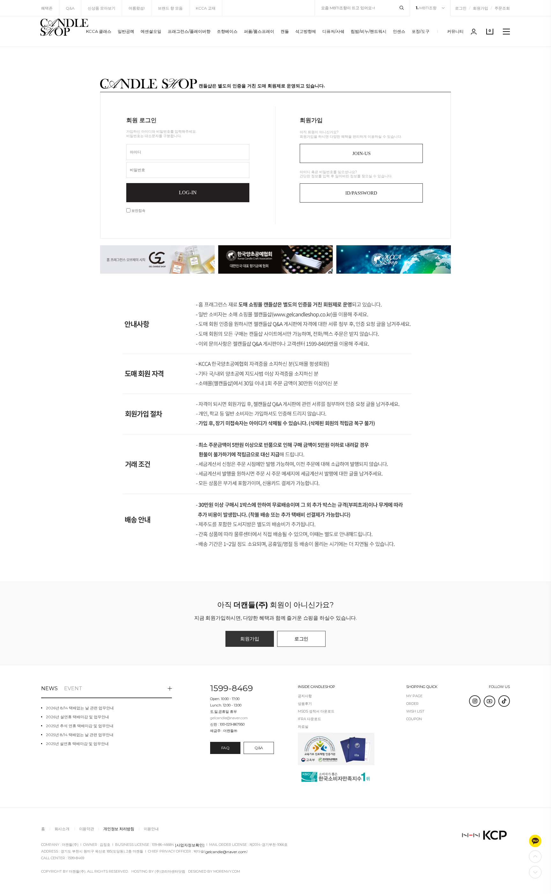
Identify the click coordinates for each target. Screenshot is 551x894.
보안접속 (137, 210)
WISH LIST (415, 711)
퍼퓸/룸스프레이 (259, 31)
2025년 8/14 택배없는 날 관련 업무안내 (80, 735)
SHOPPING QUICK (421, 687)
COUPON (414, 719)
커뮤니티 (455, 31)
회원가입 (480, 8)
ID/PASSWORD (361, 193)
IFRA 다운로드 (309, 719)
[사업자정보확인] (189, 844)
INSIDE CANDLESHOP (316, 687)
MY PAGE (414, 696)
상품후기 (305, 704)
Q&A (70, 8)
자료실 (303, 726)
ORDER (412, 704)
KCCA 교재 (206, 8)
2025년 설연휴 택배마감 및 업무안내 (77, 744)
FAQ (225, 747)
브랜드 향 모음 (170, 8)
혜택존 (47, 8)
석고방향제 (305, 31)
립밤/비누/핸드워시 (368, 31)
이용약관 (86, 828)
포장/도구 (421, 31)
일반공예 (126, 31)
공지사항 (305, 696)
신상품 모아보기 (101, 8)
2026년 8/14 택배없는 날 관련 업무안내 (80, 708)
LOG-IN (188, 192)
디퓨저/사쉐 (333, 31)
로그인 (461, 8)
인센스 (399, 31)
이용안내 (151, 828)
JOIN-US (361, 153)
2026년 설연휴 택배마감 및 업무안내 (77, 717)
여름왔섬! (137, 8)
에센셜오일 (151, 31)
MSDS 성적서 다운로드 (316, 711)
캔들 (285, 31)
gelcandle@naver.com (225, 851)
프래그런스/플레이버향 (189, 31)
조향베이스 (227, 31)
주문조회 (502, 8)
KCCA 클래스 (98, 31)
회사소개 (62, 828)
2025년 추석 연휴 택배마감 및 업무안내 (80, 726)
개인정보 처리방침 (118, 828)
